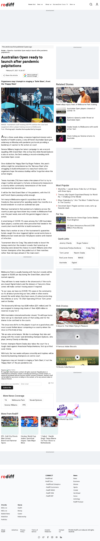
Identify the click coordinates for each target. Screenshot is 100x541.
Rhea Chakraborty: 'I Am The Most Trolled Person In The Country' (78, 201)
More (71, 4)
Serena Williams (11, 405)
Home (30, 4)
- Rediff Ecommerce (52, 487)
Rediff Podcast (78, 502)
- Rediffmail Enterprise (52, 484)
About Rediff (3, 531)
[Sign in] (97, 4)
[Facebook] (48, 537)
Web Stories (62, 306)
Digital (74, 263)
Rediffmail (48, 478)
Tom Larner (64, 253)
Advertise (15, 530)
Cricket (75, 490)
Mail (34, 4)
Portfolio (4, 519)
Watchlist (4, 517)
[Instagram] (52, 537)
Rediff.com (77, 530)
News (38, 4)
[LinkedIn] (61, 537)
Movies (75, 484)
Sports (10, 50)
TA (6, 400)
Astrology (76, 499)
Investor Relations (48, 531)
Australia (63, 263)
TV (67, 4)
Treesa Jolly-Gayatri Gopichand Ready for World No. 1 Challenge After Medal (77, 196)
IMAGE (81, 258)
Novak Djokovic (36, 400)
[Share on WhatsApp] (39, 537)
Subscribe (7, 388)
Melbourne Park (18, 400)
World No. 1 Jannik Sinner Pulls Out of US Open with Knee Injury (77, 190)
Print (52, 383)
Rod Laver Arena (66, 258)
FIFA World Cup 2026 (64, 419)
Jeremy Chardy (65, 243)
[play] (77, 316)
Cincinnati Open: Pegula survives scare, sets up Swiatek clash (77, 207)
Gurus (64, 4)
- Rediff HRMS (50, 490)
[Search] (91, 4)
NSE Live (4, 511)
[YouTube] (57, 537)
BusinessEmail (57, 4)
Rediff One (49, 481)
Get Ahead (76, 493)
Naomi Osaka (79, 253)
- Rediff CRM (49, 493)
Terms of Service (35, 531)
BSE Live (4, 508)
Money (47, 4)
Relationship (22, 517)
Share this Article (11, 75)
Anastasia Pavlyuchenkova (70, 248)
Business (76, 481)
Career (20, 514)
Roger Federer (82, 243)
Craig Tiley (90, 248)
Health (20, 508)
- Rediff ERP (49, 496)
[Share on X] (43, 537)
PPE (24, 405)
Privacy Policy (22, 531)
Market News (5, 514)
